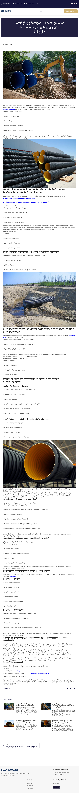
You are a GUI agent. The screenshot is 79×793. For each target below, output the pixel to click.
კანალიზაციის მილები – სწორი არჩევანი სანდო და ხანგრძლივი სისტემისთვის (26, 721)
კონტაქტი (30, 788)
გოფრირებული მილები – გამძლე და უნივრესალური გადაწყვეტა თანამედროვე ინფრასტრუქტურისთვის (63, 705)
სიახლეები (56, 783)
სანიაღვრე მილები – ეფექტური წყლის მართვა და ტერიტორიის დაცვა (62, 721)
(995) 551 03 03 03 (59, 774)
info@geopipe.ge (16, 671)
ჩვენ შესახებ (30, 786)
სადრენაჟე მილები (9, 109)
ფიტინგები (13, 576)
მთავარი (29, 783)
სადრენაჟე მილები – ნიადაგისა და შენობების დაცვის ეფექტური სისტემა (25, 704)
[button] (41, 11)
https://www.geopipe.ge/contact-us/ (40, 673)
